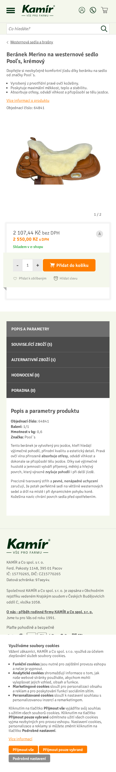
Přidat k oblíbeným (32, 278)
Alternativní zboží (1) (33, 359)
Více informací (20, 738)
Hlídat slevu (68, 278)
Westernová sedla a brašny (31, 42)
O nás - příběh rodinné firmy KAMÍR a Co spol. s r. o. (49, 611)
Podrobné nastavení (29, 758)
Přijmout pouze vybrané (63, 749)
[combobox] (52, 28)
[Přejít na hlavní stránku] (45, 10)
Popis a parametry (30, 329)
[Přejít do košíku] (105, 10)
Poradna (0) (23, 390)
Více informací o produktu (27, 100)
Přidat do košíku (72, 265)
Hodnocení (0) (25, 375)
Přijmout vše (23, 749)
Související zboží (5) (31, 344)
